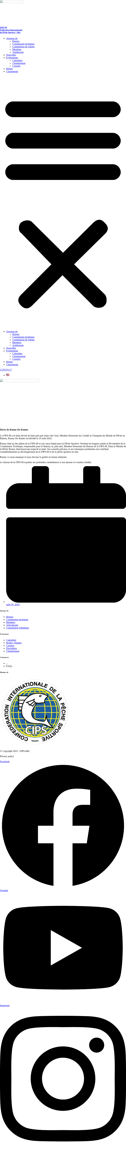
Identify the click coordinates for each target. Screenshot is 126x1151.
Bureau (15, 41)
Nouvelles (11, 55)
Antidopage (18, 52)
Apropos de (12, 38)
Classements (12, 71)
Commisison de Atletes (23, 46)
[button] (63, 201)
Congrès (16, 66)
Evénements (12, 57)
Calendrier (17, 60)
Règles (9, 68)
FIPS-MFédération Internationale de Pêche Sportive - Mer (11, 30)
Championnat (18, 63)
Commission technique (23, 44)
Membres (16, 49)
